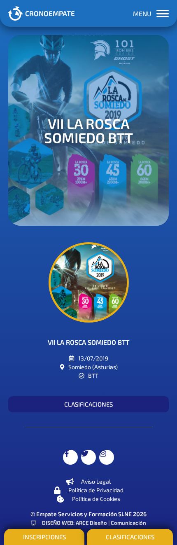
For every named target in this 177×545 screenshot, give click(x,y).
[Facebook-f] (70, 457)
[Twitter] (88, 457)
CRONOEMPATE (50, 13)
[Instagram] (106, 457)
